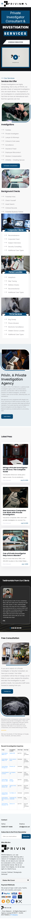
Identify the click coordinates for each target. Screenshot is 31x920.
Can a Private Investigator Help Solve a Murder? (14, 554)
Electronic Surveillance (16, 327)
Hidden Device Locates (16, 331)
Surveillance (9, 145)
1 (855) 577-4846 (6, 827)
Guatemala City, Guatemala (13, 798)
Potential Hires (10, 197)
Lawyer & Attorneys (12, 137)
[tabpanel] (15, 605)
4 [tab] (15, 628)
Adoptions (11, 277)
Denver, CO (12, 803)
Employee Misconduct (13, 152)
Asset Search (9, 204)
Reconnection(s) (14, 289)
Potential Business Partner (14, 212)
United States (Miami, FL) (5, 754)
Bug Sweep (12, 319)
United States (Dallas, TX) (5, 760)
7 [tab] (20, 628)
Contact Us (7, 691)
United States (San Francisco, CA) (5, 799)
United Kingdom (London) (5, 773)
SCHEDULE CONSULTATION (15, 42)
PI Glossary (14, 915)
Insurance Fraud (10, 149)
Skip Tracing (12, 281)
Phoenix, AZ (12, 766)
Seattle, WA (12, 753)
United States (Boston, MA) (5, 780)
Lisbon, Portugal (11, 780)
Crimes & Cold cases (12, 141)
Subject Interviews (14, 243)
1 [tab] (10, 628)
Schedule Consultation (10, 166)
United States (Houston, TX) (5, 804)
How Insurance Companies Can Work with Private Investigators (14, 512)
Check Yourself (10, 200)
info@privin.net (24, 827)
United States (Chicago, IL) (5, 767)
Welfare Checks (13, 285)
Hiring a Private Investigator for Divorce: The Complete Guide (15, 469)
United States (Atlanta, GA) (5, 786)
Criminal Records (11, 208)
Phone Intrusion (13, 323)
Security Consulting (14, 246)
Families (8, 130)
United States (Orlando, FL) (5, 793)
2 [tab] (12, 628)
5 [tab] (17, 628)
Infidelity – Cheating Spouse (14, 160)
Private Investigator (12, 134)
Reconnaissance (13, 235)
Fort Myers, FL (13, 793)
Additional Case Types (16, 250)
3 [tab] (13, 628)
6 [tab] (19, 628)
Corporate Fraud (13, 239)
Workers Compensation (13, 156)
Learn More (7, 416)
